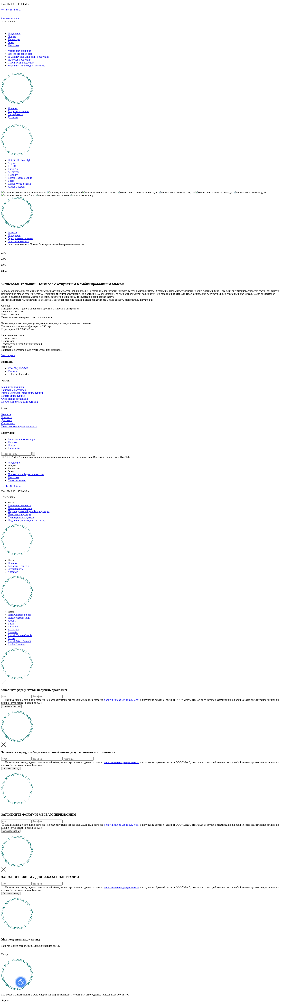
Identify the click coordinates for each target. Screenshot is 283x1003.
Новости (13, 108)
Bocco (11, 180)
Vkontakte (13, 371)
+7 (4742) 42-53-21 (18, 368)
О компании (8, 423)
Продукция (14, 33)
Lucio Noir (13, 169)
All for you (13, 172)
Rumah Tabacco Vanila (20, 177)
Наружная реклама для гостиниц (26, 65)
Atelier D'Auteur (16, 186)
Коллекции (14, 39)
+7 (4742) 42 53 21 (11, 9)
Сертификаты (15, 114)
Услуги (12, 36)
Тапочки (13, 442)
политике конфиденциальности (121, 699)
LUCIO (12, 166)
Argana (12, 163)
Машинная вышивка (19, 50)
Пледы (11, 445)
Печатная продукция (19, 59)
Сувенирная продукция (21, 62)
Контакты (13, 45)
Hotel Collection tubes (19, 614)
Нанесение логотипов (20, 53)
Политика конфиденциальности (19, 426)
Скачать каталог (10, 18)
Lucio (11, 623)
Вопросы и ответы (18, 111)
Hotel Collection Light (19, 160)
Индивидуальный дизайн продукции (28, 56)
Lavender (13, 174)
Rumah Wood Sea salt (19, 183)
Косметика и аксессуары (21, 439)
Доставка (13, 117)
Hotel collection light (18, 617)
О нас (11, 42)
